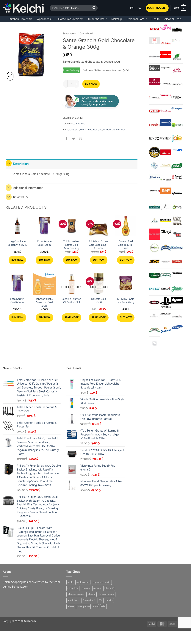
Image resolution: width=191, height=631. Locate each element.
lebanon (91, 594)
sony (95, 606)
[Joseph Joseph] (154, 68)
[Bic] (154, 261)
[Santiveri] (177, 166)
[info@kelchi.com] (132, 8)
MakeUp (116, 19)
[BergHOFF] (165, 68)
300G (71, 130)
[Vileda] (165, 152)
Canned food (86, 34)
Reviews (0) (21, 197)
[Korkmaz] (165, 122)
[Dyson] (177, 300)
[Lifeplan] (165, 275)
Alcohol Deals (172, 19)
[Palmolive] (154, 206)
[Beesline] (165, 138)
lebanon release (106, 594)
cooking (86, 588)
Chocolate (92, 130)
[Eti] (177, 234)
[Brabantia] (154, 343)
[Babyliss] (165, 313)
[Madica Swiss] (165, 261)
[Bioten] (177, 206)
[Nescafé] (165, 288)
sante (122, 130)
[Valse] (154, 40)
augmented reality (102, 582)
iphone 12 (109, 588)
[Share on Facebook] (66, 139)
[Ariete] (165, 43)
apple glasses (82, 582)
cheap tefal (73, 588)
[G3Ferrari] (165, 54)
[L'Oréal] (177, 97)
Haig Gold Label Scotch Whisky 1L (17, 243)
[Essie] (154, 125)
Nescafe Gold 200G (98, 300)
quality (109, 600)
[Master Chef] (154, 234)
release (71, 606)
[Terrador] (177, 261)
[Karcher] (165, 220)
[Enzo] (154, 138)
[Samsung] (177, 327)
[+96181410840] (140, 8)
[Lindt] (165, 166)
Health (155, 19)
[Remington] (154, 190)
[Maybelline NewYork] (165, 84)
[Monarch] (165, 247)
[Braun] (177, 29)
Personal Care (135, 19)
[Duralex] (154, 166)
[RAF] (165, 190)
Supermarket (96, 19)
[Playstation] (165, 302)
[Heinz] (154, 329)
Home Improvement (70, 19)
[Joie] (177, 138)
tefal (103, 606)
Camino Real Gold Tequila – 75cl (126, 245)
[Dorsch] (177, 40)
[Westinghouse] (177, 109)
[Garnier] (177, 125)
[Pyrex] (154, 111)
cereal (83, 130)
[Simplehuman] (154, 56)
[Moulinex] (165, 111)
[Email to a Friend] (80, 139)
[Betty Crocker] (177, 70)
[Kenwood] (177, 84)
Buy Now (91, 84)
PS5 (100, 600)
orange (115, 130)
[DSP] (165, 231)
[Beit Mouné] (154, 247)
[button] (157, 8)
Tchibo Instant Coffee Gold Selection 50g (71, 245)
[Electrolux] (154, 177)
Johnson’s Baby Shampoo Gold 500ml (44, 302)
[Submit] (94, 8)
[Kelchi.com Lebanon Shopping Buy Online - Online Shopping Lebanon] (23, 8)
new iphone (73, 600)
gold (100, 130)
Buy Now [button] (17, 260)
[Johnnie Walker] (165, 206)
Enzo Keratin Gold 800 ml (17, 300)
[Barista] (177, 193)
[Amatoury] (154, 152)
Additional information (28, 188)
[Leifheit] (165, 95)
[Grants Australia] (177, 288)
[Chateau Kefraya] (154, 316)
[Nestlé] (177, 220)
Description (21, 164)
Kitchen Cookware (21, 19)
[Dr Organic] (177, 56)
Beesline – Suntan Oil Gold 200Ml (71, 300)
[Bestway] (177, 247)
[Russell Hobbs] (177, 177)
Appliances (44, 19)
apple (70, 582)
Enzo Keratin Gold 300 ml (44, 243)
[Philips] (177, 149)
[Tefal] (154, 29)
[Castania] (165, 329)
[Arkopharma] (165, 179)
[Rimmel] (154, 97)
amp (77, 130)
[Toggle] (9, 163)
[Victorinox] (154, 81)
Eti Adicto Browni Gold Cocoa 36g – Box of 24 (98, 245)
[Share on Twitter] (73, 139)
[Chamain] (154, 275)
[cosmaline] (177, 316)
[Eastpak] (154, 302)
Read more (72, 317)
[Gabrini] (165, 27)
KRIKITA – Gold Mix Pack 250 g (125, 300)
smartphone (84, 606)
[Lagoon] (154, 220)
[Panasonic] (177, 272)
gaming (97, 588)
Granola (107, 130)
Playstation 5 (89, 600)
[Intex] (154, 288)
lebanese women (76, 594)
